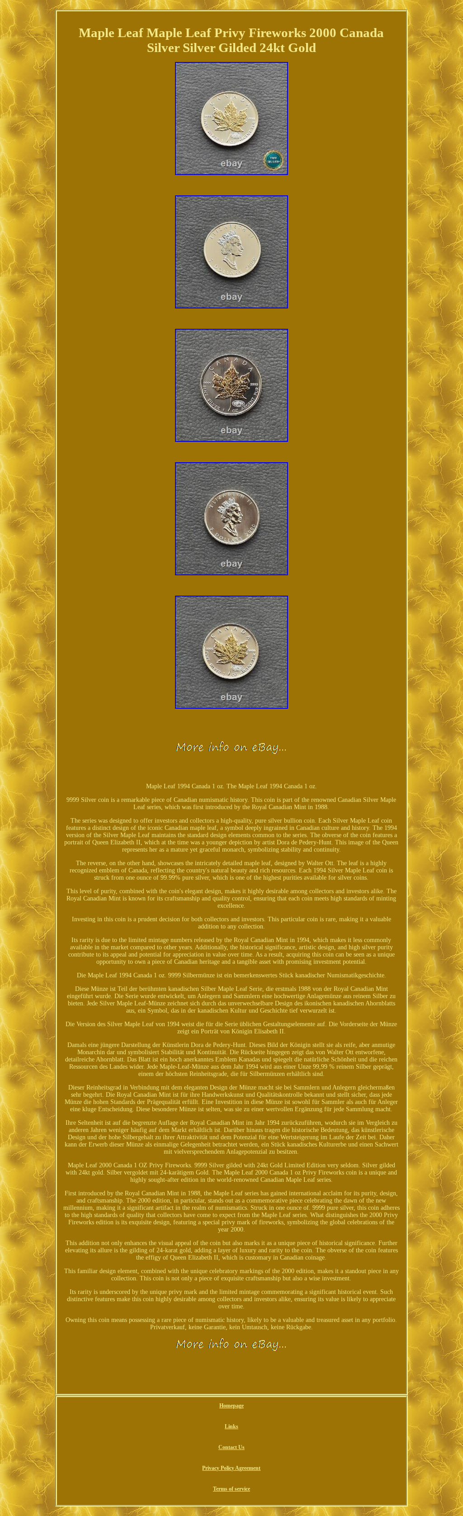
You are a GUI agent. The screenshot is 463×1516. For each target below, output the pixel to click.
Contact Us (231, 1447)
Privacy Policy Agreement (231, 1468)
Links (231, 1426)
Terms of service (231, 1489)
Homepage (231, 1405)
